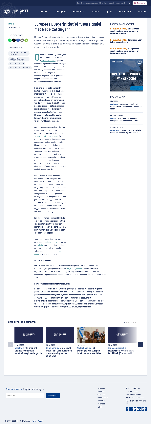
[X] (14, 40)
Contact (101, 404)
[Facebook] (18, 40)
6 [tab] (135, 323)
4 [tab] (131, 323)
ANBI (100, 407)
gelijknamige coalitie (75, 269)
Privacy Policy (37, 421)
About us (101, 391)
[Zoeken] (129, 3)
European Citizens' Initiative (18, 53)
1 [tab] (124, 323)
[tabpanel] (28, 342)
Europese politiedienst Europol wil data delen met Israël (124, 120)
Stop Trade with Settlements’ (47, 136)
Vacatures (102, 401)
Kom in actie (125, 12)
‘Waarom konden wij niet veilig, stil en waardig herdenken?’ (126, 132)
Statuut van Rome (48, 61)
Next (140, 344)
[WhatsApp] (10, 40)
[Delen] (26, 40)
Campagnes (60, 12)
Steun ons (141, 3)
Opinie (109, 12)
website (40, 245)
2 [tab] (126, 323)
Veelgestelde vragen (52, 242)
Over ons (142, 12)
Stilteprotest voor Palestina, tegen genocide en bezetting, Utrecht (124, 31)
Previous (10, 344)
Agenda (95, 12)
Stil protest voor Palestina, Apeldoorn (126, 41)
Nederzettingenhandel (20, 68)
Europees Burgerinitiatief (17, 59)
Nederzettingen (17, 64)
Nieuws (43, 12)
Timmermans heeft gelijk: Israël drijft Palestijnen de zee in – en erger (126, 107)
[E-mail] (22, 40)
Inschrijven (52, 396)
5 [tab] (133, 323)
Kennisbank (78, 12)
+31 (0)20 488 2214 (136, 398)
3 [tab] (129, 323)
